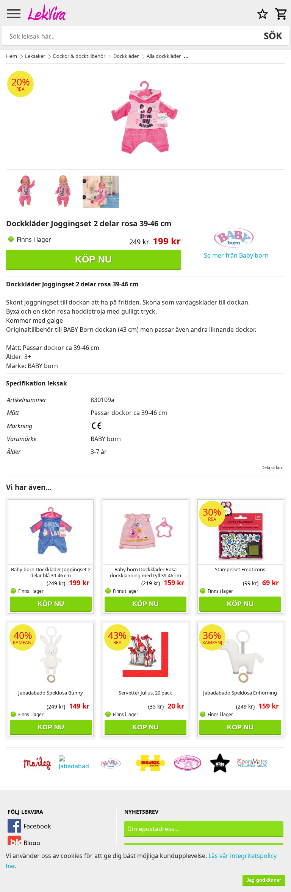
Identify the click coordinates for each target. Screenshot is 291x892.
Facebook (37, 826)
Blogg (31, 843)
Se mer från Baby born (236, 255)
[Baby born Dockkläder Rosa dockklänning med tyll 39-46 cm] (145, 531)
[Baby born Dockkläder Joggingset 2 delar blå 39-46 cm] (50, 531)
